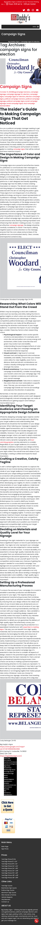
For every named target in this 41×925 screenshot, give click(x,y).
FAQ (5, 791)
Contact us (7, 792)
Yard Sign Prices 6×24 (8, 859)
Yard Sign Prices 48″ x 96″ (9, 878)
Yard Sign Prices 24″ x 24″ (9, 866)
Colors (6, 777)
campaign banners (23, 92)
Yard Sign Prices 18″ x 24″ (9, 864)
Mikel (8, 106)
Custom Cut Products (10, 762)
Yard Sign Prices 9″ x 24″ (9, 861)
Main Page (7, 758)
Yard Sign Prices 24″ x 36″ (9, 868)
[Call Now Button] (36, 921)
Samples (6, 783)
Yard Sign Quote (9, 771)
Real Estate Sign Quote (9, 774)
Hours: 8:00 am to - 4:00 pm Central (21, 4)
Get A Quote (7, 760)
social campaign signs (14, 103)
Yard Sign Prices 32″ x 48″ (9, 873)
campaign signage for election (17, 94)
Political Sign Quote (9, 769)
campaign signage (16, 225)
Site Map (6, 789)
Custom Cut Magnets (10, 764)
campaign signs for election (14, 96)
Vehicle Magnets (9, 779)
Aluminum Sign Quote (8, 893)
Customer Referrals (10, 785)
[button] (34, 27)
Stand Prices (7, 768)
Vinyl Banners (8, 781)
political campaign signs (15, 101)
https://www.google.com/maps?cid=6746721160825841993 (12, 748)
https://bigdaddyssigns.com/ (11, 756)
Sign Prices (7, 766)
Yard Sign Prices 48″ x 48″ (9, 875)
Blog (14, 92)
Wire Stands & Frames (8, 895)
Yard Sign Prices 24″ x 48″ (9, 871)
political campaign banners (14, 99)
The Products (8, 787)
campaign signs (19, 149)
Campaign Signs (16, 86)
